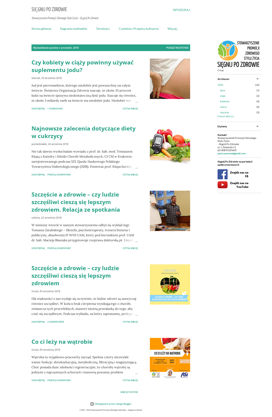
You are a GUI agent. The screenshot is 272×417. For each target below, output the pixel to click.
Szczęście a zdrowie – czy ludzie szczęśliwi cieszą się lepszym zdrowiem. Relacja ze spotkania (75, 202)
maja (222, 95)
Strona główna (41, 28)
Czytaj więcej (130, 108)
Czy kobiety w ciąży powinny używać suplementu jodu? (82, 66)
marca (223, 106)
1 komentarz (55, 108)
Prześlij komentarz (59, 174)
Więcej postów (129, 392)
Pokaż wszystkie (177, 47)
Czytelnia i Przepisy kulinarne (139, 28)
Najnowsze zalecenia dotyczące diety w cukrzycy (83, 132)
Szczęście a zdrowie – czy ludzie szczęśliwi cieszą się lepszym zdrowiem (75, 275)
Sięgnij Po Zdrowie (49, 9)
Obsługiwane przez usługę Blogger (112, 403)
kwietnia (224, 101)
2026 (220, 84)
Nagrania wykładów (73, 28)
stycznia (224, 112)
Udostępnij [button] (38, 108)
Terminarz (103, 28)
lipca (222, 90)
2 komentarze (55, 321)
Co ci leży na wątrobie (61, 341)
